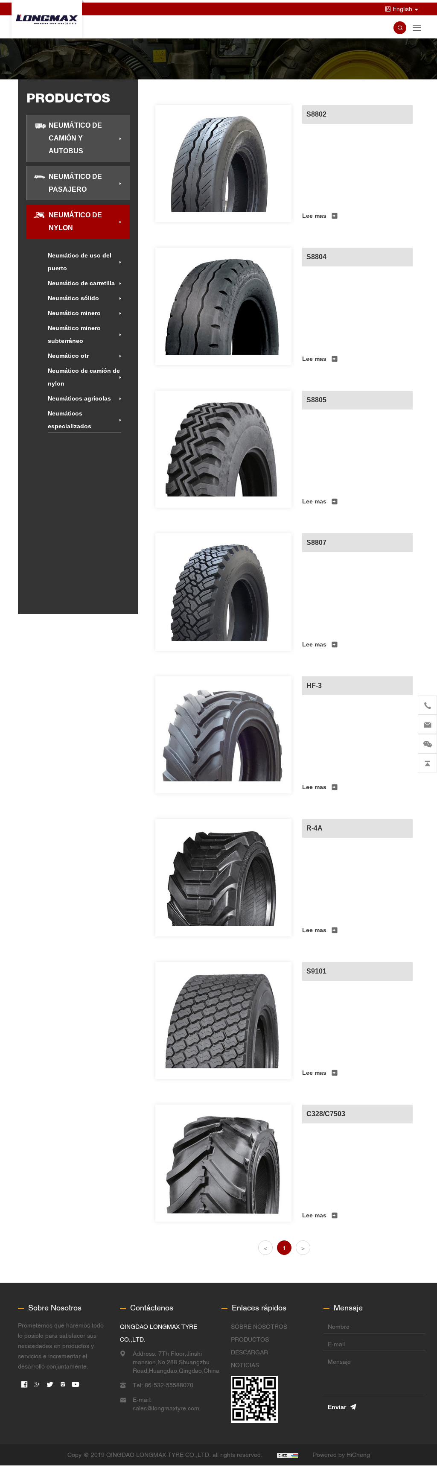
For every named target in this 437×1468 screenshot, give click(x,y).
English (402, 9)
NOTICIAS (245, 1365)
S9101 (316, 971)
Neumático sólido (73, 298)
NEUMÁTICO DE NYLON (75, 221)
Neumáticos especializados (69, 420)
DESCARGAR (249, 1352)
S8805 (316, 400)
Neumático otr (68, 355)
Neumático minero (74, 313)
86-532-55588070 (169, 1385)
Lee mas (314, 215)
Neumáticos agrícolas (79, 398)
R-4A (314, 828)
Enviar (337, 1407)
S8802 (316, 114)
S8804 (316, 256)
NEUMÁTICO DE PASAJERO (75, 183)
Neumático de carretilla (81, 283)
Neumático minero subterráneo (74, 334)
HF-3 (314, 685)
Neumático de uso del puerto (79, 262)
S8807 (316, 542)
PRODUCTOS (250, 1339)
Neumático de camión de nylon (84, 377)
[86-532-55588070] (427, 705)
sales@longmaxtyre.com (166, 1408)
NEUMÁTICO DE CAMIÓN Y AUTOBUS (75, 138)
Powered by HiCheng (341, 1454)
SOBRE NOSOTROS (259, 1326)
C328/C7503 (325, 1113)
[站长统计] (287, 1454)
